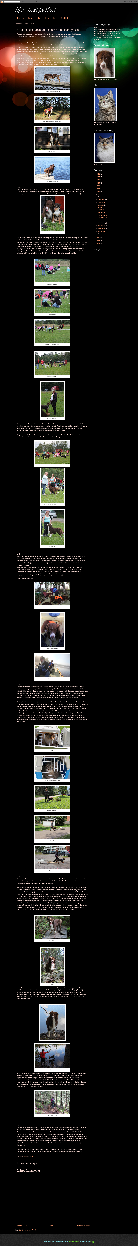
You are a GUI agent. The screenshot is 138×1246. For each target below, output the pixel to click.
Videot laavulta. (101, 208)
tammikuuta (102, 232)
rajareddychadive (74, 1242)
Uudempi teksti (21, 1226)
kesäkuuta (101, 223)
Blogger (92, 1242)
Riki (39, 18)
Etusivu (20, 18)
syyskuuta (101, 202)
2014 (98, 186)
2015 (98, 183)
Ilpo (47, 18)
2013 (98, 189)
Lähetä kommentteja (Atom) (27, 1230)
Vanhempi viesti (83, 1226)
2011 (98, 237)
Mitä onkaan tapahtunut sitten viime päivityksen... (102, 215)
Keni (30, 18)
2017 (98, 177)
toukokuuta (102, 226)
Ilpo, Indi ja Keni (35, 9)
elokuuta (101, 205)
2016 (98, 180)
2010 (98, 240)
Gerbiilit (65, 18)
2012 (98, 192)
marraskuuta (102, 194)
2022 (98, 174)
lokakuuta (101, 199)
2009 (98, 243)
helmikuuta (101, 229)
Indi (55, 18)
